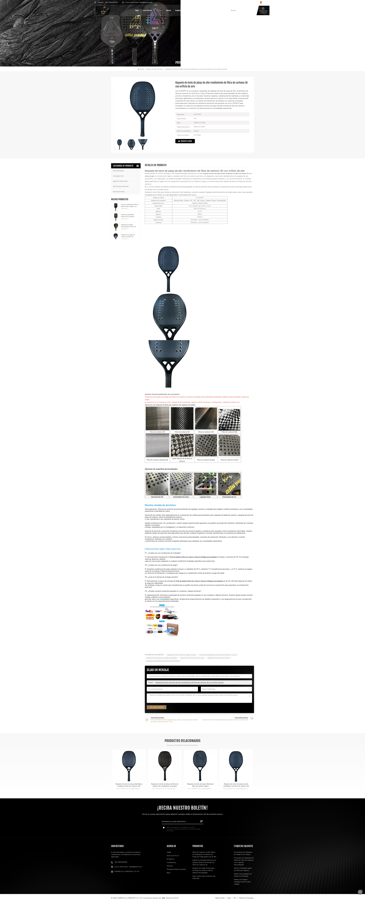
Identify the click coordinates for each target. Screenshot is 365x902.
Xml (235, 898)
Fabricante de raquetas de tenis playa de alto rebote (162, 661)
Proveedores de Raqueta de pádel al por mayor (243, 853)
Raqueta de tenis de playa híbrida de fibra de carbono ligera (236, 785)
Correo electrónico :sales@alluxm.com (138, 2)
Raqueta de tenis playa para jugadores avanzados (161, 658)
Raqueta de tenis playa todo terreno (219, 658)
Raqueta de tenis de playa (154, 69)
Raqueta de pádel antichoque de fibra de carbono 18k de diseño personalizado (128, 226)
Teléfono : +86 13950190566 (107, 2)
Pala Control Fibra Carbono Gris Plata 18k (203, 877)
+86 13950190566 (120, 862)
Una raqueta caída (118, 176)
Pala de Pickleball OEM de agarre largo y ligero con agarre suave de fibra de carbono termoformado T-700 (129, 205)
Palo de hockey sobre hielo (121, 186)
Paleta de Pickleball (118, 170)
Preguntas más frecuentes (182, 10)
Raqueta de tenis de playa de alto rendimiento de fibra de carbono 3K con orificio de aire (189, 682)
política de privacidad (246, 898)
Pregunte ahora (186, 141)
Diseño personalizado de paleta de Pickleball (243, 875)
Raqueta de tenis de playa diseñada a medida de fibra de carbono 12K (164, 785)
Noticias (168, 10)
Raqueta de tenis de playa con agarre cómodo (181, 655)
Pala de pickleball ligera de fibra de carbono (243, 869)
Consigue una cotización (263, 12)
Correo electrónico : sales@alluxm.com (128, 867)
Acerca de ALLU (147, 10)
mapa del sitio (220, 898)
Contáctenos (198, 10)
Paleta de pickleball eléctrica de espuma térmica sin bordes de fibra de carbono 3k (129, 215)
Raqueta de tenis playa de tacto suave (192, 658)
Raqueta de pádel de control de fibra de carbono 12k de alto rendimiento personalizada (129, 236)
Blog (168, 873)
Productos (159, 10)
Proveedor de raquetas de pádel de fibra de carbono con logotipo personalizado (244, 861)
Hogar (137, 10)
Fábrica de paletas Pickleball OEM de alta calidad (242, 882)
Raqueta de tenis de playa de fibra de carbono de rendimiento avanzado (200, 785)
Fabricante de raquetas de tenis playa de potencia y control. (218, 655)
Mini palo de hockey (119, 191)
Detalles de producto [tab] (155, 165)
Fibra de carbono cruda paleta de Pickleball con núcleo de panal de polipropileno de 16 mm (204, 854)
